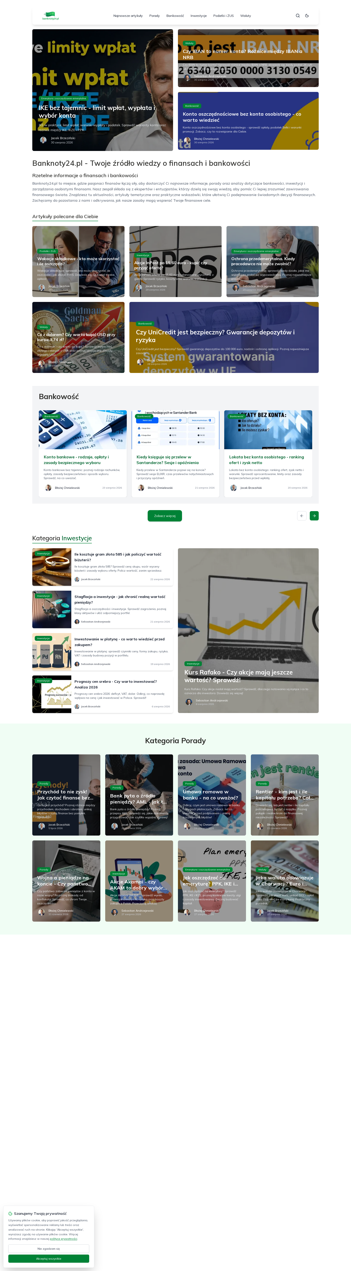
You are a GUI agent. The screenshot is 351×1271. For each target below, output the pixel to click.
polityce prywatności (63, 1239)
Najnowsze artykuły (128, 16)
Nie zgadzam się (49, 1249)
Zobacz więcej (165, 516)
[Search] (298, 15)
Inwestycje (199, 16)
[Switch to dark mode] (307, 15)
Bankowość (175, 16)
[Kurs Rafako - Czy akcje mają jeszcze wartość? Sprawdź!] (248, 630)
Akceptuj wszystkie (48, 1258)
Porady (154, 16)
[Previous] (302, 515)
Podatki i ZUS (223, 16)
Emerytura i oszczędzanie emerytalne (63, 98)
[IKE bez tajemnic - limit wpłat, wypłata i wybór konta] (102, 90)
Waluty (245, 16)
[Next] (314, 515)
